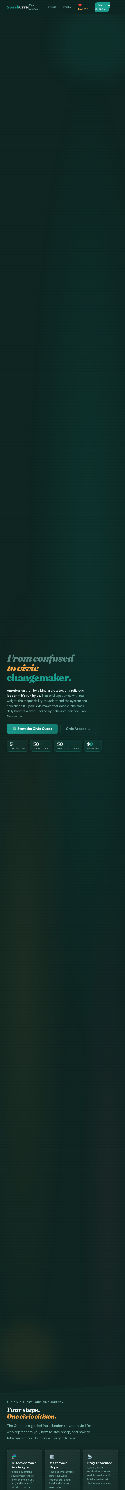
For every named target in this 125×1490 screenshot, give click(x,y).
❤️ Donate (83, 7)
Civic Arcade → (78, 729)
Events (66, 7)
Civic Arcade (34, 7)
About (52, 7)
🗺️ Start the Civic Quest (32, 729)
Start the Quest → (102, 7)
